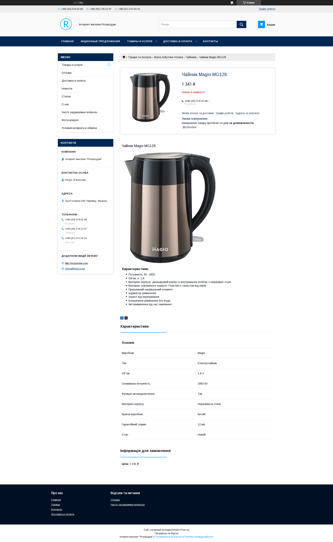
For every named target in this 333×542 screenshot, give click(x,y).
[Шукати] (241, 24)
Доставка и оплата (177, 41)
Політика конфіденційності (198, 536)
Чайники (191, 57)
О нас (65, 104)
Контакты (210, 41)
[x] (126, 318)
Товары (55, 504)
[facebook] (122, 318)
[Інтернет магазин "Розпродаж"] (66, 31)
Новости (67, 88)
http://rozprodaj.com (76, 263)
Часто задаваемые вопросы (79, 112)
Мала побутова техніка (168, 57)
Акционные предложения (100, 41)
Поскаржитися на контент (168, 536)
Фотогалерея (70, 120)
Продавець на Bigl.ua (166, 533)
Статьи (66, 96)
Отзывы (67, 72)
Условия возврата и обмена (79, 128)
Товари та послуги (139, 57)
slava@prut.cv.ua (75, 268)
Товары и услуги (139, 41)
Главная (67, 41)
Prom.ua (184, 530)
